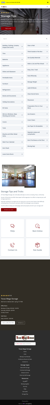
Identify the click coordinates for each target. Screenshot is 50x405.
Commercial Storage (25, 370)
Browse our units (8, 209)
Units (25, 354)
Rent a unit (8, 28)
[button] (12, 46)
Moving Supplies (25, 384)
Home (25, 351)
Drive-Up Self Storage (25, 375)
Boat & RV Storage (25, 367)
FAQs (25, 389)
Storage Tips (25, 394)
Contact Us (25, 361)
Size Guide (25, 391)
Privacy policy (25, 401)
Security (25, 386)
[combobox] (25, 343)
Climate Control (25, 372)
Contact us (21, 323)
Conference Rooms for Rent (25, 359)
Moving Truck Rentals (25, 356)
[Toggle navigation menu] (48, 6)
